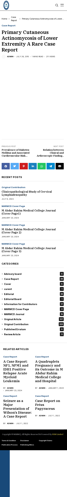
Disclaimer (24, 440)
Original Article (33, 319)
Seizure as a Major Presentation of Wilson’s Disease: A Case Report (17, 409)
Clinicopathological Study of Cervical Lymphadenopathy (27, 193)
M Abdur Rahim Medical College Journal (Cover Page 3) (29, 250)
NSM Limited (57, 434)
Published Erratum (33, 329)
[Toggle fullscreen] (5, 462)
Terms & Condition (9, 440)
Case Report (8, 25)
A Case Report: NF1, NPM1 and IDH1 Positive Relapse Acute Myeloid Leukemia (15, 371)
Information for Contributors (33, 304)
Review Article (33, 334)
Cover (33, 284)
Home (4, 18)
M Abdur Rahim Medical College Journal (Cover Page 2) (29, 231)
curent (33, 289)
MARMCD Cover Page (13, 206)
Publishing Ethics (27, 445)
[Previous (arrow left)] (5, 485)
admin (10, 57)
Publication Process (10, 445)
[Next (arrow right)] (5, 493)
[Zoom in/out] (5, 454)
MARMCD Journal (33, 314)
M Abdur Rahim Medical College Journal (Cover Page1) (29, 212)
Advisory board (33, 274)
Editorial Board (33, 299)
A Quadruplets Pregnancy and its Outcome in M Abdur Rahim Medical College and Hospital (49, 371)
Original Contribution (13, 187)
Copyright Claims (45, 440)
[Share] (5, 470)
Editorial (33, 294)
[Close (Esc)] (5, 477)
